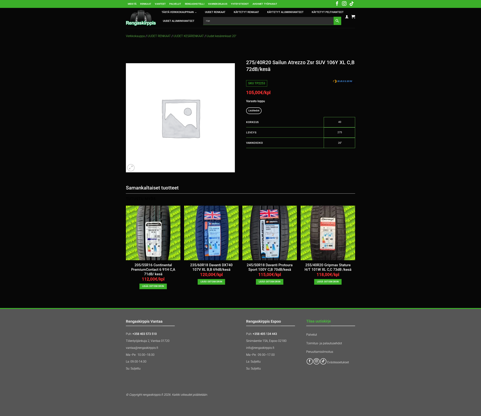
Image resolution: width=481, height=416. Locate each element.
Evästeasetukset (338, 362)
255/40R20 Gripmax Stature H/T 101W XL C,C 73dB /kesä (328, 267)
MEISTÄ (132, 3)
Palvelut (311, 334)
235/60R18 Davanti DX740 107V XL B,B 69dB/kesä (211, 267)
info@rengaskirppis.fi (260, 348)
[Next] (355, 250)
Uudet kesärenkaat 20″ (221, 36)
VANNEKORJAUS (217, 3)
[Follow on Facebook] (337, 4)
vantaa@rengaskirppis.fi (142, 348)
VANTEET (160, 3)
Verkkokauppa (135, 36)
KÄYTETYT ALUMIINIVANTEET (285, 12)
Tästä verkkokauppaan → (179, 12)
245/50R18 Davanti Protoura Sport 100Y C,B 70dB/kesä (270, 267)
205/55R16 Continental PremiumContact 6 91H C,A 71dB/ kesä (153, 269)
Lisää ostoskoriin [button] (153, 286)
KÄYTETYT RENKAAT (246, 12)
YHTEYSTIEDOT (240, 3)
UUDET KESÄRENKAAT (188, 36)
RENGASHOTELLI (194, 3)
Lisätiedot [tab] (253, 110)
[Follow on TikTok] (351, 4)
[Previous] (126, 250)
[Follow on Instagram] (344, 4)
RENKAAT (145, 3)
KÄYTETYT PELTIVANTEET (328, 12)
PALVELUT (175, 3)
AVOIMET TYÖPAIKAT (265, 3)
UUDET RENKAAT (215, 12)
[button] (347, 16)
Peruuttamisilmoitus (319, 352)
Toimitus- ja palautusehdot (324, 343)
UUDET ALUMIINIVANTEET (178, 21)
